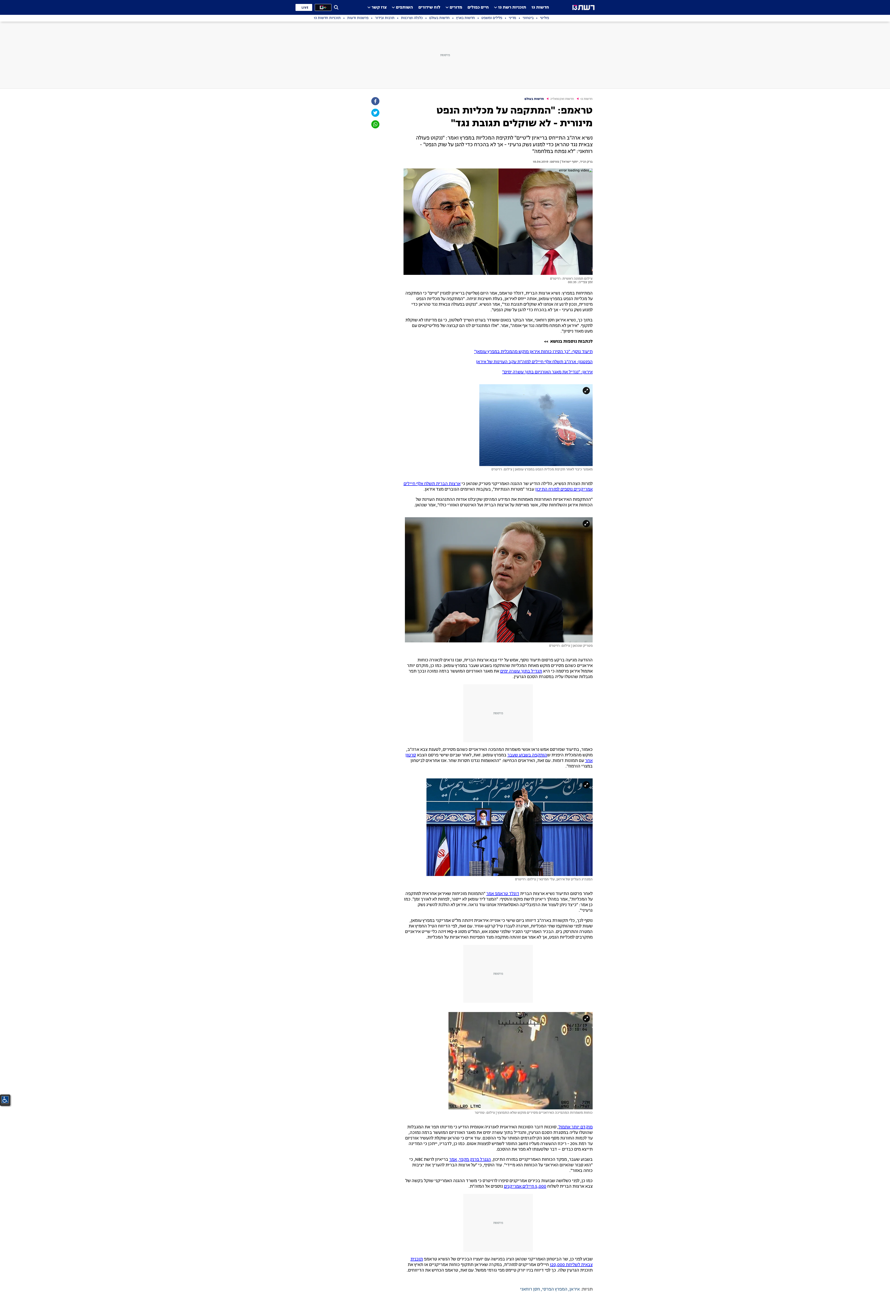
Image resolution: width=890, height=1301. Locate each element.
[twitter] (375, 113)
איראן (574, 1289)
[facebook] (375, 101)
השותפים (404, 7)
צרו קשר (379, 7)
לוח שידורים (429, 7)
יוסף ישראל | (568, 162)
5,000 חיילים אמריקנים (525, 1186)
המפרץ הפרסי (554, 1289)
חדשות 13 (540, 7)
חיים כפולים (478, 7)
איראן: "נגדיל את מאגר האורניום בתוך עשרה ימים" (547, 372)
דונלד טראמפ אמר (502, 894)
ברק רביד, (585, 162)
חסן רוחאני (530, 1289)
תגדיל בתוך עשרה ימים (521, 671)
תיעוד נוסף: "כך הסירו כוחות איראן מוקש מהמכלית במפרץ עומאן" (533, 352)
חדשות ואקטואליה (562, 99)
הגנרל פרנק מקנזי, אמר (470, 1159)
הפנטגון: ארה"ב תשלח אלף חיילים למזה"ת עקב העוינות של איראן (534, 362)
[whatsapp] (375, 124)
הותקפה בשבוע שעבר (527, 755)
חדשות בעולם (534, 99)
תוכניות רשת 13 (512, 7)
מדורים (456, 7)
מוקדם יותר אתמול (576, 1127)
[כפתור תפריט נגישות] (5, 1099)
